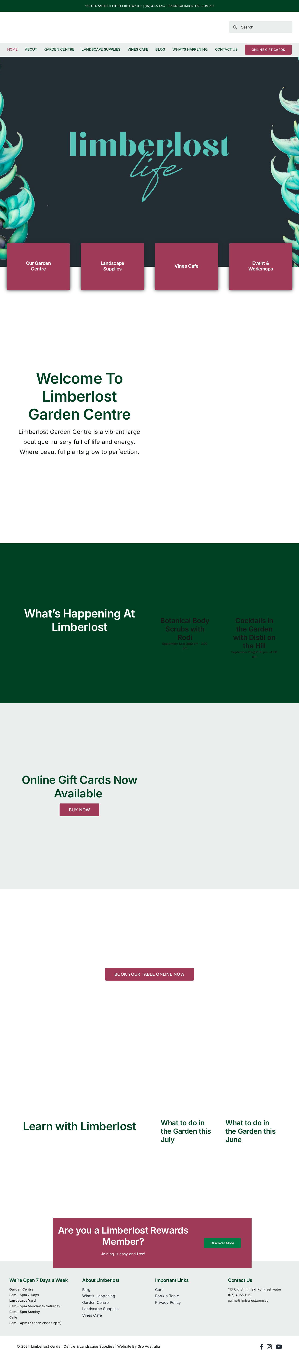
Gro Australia (149, 1346)
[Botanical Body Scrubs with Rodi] (185, 581)
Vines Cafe (186, 266)
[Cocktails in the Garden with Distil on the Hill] (254, 581)
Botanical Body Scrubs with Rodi (185, 629)
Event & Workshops (260, 266)
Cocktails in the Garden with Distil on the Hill (254, 633)
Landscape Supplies (112, 266)
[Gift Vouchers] (219, 791)
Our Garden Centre (38, 266)
